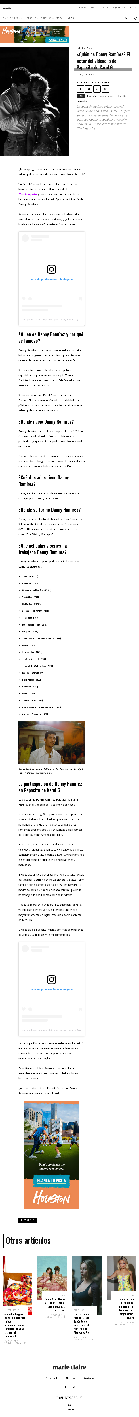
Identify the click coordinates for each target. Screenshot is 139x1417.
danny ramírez (107, 96)
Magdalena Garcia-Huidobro (15, 1342)
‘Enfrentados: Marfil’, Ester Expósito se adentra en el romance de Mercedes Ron (82, 1323)
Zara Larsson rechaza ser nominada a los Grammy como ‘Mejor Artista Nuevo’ (126, 1308)
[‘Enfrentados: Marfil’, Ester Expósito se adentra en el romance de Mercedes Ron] (87, 1285)
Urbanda (69, 1409)
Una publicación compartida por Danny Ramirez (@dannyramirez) (59, 319)
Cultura (60, 1295)
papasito (82, 101)
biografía (91, 96)
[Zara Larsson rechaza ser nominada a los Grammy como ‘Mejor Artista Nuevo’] (121, 1278)
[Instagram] (126, 18)
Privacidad (51, 1378)
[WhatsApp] (105, 89)
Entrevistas (11, 1310)
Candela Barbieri (97, 82)
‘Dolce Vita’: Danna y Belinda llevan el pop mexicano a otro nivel (54, 1304)
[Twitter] (88, 89)
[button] (135, 18)
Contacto (89, 1378)
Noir (69, 1405)
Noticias (70, 1378)
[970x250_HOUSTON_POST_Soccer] (35, 42)
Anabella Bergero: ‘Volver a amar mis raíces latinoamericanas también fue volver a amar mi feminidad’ (15, 1325)
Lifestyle (85, 48)
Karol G (122, 96)
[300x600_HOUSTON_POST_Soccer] (51, 1212)
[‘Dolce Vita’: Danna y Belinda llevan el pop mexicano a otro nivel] (52, 1278)
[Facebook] (121, 18)
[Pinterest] (97, 89)
